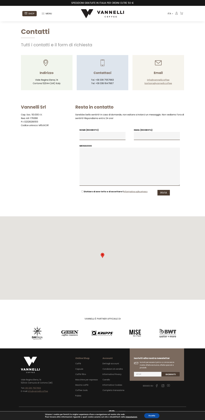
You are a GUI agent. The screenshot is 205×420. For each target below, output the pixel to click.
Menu (49, 13)
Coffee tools (81, 390)
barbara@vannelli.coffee (158, 83)
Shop (31, 13)
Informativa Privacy (111, 374)
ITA (170, 14)
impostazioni (131, 417)
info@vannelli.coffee (158, 79)
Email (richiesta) (143, 130)
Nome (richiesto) (89, 130)
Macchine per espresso (86, 379)
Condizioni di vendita (112, 369)
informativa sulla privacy (136, 191)
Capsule (79, 369)
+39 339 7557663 (32, 388)
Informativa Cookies (112, 385)
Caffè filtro (80, 374)
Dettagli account (110, 363)
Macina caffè (81, 385)
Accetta (151, 415)
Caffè (78, 363)
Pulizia (78, 395)
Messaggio (85, 145)
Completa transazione (113, 390)
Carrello (106, 379)
